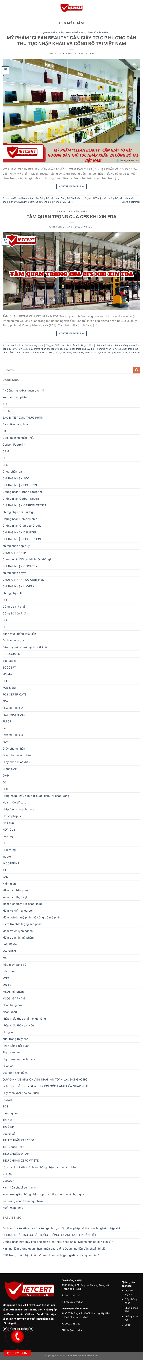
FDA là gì (22, 349)
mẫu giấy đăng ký (14, 964)
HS (4, 843)
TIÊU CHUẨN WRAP (16, 1153)
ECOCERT (9, 667)
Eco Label (9, 660)
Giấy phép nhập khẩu (17, 755)
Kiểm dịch (9, 883)
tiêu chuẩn (9, 1133)
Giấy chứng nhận (77, 211)
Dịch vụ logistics (13, 640)
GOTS (6, 789)
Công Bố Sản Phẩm (97, 32)
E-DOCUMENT (12, 654)
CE (4, 458)
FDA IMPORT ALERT (16, 714)
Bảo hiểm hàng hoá (15, 424)
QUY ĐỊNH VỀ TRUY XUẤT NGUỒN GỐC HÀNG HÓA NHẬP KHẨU (46, 1086)
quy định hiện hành (15, 1072)
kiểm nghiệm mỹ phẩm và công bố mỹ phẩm (32, 917)
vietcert (89, 53)
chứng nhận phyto (15, 573)
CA (5, 431)
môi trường (10, 971)
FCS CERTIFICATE (15, 694)
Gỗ (4, 782)
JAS (5, 877)
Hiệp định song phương (18, 809)
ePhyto (7, 674)
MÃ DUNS (9, 951)
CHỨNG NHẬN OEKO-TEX (20, 566)
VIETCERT (68, 202)
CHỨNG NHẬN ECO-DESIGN (22, 539)
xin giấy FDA (114, 352)
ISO (5, 870)
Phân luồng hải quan (16, 1045)
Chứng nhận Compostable (20, 519)
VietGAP (8, 1181)
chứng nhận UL (12, 593)
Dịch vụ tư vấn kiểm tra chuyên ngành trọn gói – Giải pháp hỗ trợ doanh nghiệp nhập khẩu (62, 1228)
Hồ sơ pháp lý (12, 816)
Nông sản (9, 1032)
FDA (63, 211)
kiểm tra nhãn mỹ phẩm (18, 937)
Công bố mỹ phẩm (75, 32)
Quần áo (8, 1066)
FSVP (6, 741)
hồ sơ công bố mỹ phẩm (48, 202)
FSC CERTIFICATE (15, 735)
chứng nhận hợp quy (16, 546)
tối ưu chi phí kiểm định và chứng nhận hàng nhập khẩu (39, 1167)
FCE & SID (9, 687)
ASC (5, 404)
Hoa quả (8, 822)
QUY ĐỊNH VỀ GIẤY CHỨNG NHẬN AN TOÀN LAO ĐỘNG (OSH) (45, 1079)
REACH (7, 1100)
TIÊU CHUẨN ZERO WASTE (21, 1160)
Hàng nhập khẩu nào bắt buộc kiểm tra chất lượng (36, 796)
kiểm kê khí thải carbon (18, 910)
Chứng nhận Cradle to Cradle (22, 525)
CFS (58, 211)
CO (5, 600)
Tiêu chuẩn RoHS (14, 1147)
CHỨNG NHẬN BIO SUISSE (21, 485)
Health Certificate (14, 802)
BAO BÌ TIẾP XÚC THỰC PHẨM (23, 417)
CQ (5, 620)
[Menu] (5, 8)
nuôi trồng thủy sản (15, 1039)
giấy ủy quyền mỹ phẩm (21, 202)
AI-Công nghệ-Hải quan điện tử (23, 390)
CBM (6, 451)
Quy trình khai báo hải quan (21, 1093)
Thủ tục (8, 1120)
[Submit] (136, 370)
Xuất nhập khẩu (13, 1207)
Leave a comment (131, 202)
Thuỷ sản (8, 1126)
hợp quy (8, 836)
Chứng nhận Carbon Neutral (21, 498)
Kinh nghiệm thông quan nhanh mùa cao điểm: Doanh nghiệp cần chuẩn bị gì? (54, 1248)
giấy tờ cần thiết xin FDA (77, 349)
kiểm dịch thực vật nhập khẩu (22, 903)
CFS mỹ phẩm (100, 198)
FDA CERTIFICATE (15, 708)
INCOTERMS (11, 863)
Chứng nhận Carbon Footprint (22, 492)
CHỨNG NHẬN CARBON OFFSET (24, 505)
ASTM (6, 410)
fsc (5, 728)
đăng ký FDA (9, 349)
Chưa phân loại (12, 471)
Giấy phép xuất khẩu (16, 762)
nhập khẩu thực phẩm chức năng (24, 1018)
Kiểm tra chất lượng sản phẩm (22, 924)
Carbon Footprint (14, 444)
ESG (5, 681)
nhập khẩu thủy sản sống (19, 1025)
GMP (6, 775)
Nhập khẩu (10, 1012)
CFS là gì (81, 345)
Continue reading (71, 186)
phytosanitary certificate (19, 1059)
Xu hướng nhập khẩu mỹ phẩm (23, 1201)
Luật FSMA (10, 944)
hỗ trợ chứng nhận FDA (103, 349)
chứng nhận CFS (130, 345)
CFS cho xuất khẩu (65, 345)
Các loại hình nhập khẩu (49, 32)
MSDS (7, 985)
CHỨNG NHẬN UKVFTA (18, 586)
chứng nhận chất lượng (18, 512)
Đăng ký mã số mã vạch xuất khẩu (25, 647)
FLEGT (7, 721)
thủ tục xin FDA (63, 352)
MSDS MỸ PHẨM (14, 998)
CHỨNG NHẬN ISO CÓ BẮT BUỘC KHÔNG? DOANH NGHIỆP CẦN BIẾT (49, 1235)
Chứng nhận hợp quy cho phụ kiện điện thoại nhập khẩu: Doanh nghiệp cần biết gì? (58, 1241)
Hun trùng (9, 850)
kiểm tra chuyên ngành (18, 931)
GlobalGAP (10, 769)
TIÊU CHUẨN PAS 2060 (18, 1140)
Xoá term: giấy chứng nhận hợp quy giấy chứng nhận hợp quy (43, 1194)
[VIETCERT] (71, 8)
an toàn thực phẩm (15, 397)
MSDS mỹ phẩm (13, 991)
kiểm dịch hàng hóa (15, 890)
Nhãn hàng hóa (12, 1005)
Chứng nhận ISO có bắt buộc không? (27, 559)
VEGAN (7, 1174)
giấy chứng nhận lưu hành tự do (45, 349)
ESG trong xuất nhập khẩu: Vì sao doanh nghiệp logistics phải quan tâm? (51, 1255)
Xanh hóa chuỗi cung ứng (19, 1187)
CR (4, 627)
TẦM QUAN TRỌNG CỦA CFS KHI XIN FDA (71, 216)
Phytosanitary (12, 1052)
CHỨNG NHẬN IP (14, 552)
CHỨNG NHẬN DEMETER (20, 532)
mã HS (7, 958)
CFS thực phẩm (111, 345)
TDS (5, 1106)
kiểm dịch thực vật (15, 897)
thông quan (10, 1113)
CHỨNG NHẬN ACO (16, 478)
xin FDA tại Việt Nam (96, 352)
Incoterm (8, 856)
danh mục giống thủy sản (19, 633)
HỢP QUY (9, 829)
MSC (6, 978)
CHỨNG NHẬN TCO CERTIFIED (23, 579)
